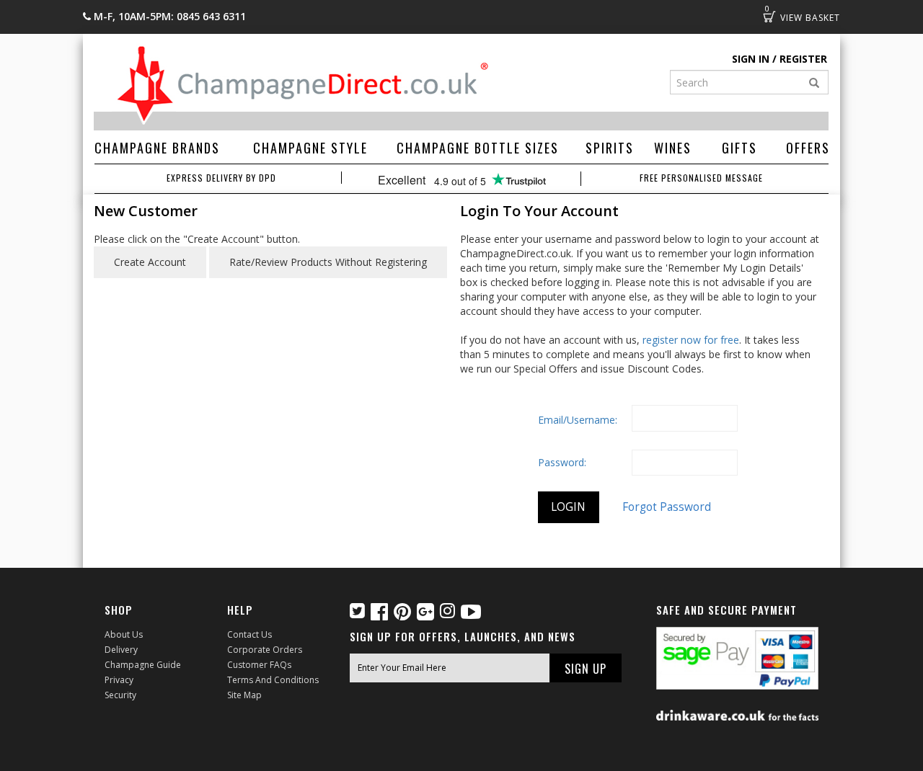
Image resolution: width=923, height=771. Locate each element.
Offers (808, 147)
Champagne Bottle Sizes (478, 147)
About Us (124, 634)
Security (120, 695)
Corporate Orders (264, 649)
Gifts (739, 147)
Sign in (750, 59)
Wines (673, 147)
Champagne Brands (157, 147)
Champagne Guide (143, 665)
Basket (769, 16)
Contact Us (249, 634)
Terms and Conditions (273, 680)
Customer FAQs (259, 665)
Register (803, 59)
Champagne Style (310, 147)
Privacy (119, 680)
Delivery (121, 649)
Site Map (244, 695)
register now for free (690, 340)
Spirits (610, 147)
